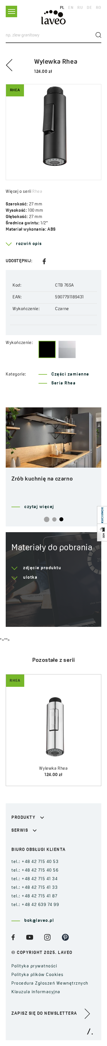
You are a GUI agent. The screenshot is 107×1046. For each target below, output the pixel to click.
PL (62, 8)
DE (89, 8)
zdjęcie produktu (42, 568)
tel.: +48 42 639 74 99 (35, 905)
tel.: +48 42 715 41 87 (34, 896)
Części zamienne (70, 374)
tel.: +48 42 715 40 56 (34, 870)
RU (80, 8)
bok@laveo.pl (39, 921)
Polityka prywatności (34, 966)
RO (98, 8)
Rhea (37, 192)
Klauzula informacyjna (35, 992)
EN (70, 8)
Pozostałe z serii (53, 660)
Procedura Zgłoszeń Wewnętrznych (49, 983)
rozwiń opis (29, 244)
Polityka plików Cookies (37, 975)
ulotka (30, 578)
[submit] (98, 35)
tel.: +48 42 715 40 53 (34, 862)
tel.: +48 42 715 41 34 (34, 879)
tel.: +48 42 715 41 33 (34, 888)
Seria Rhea (63, 383)
